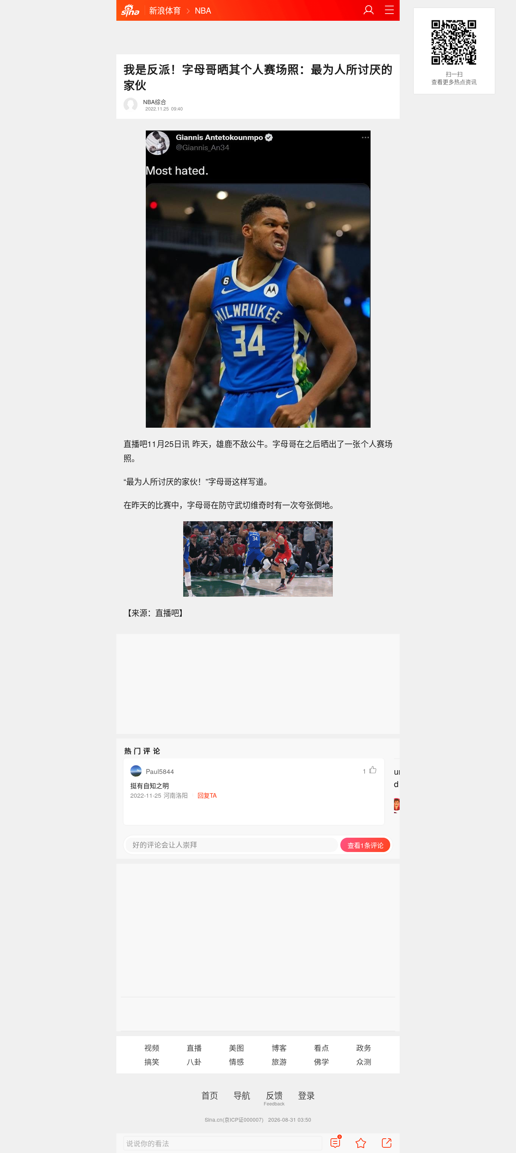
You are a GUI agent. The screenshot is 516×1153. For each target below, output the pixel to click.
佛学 (321, 1061)
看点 (321, 1047)
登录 (306, 1095)
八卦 (194, 1061)
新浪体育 (165, 10)
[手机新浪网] (130, 11)
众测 (363, 1061)
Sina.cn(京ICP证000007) (234, 1119)
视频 (151, 1047)
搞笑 (151, 1061)
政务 (363, 1047)
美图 (236, 1047)
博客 (279, 1047)
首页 (209, 1095)
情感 (236, 1061)
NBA (203, 10)
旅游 (279, 1061)
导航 (241, 1095)
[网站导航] (389, 10)
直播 (194, 1047)
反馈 (274, 1095)
